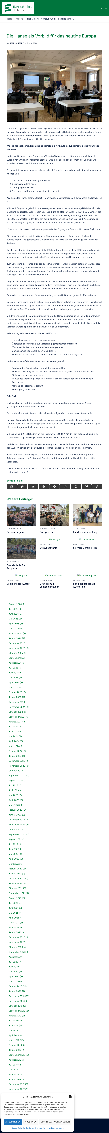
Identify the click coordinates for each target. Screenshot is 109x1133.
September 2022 (17, 834)
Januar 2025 (15, 697)
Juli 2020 (13, 961)
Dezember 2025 (17, 643)
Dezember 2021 (17, 878)
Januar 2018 (15, 1079)
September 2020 (17, 952)
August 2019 (15, 1015)
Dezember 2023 (17, 761)
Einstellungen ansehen (55, 1122)
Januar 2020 (15, 991)
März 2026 (14, 628)
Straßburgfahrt (48, 547)
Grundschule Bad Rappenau (16, 567)
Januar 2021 (15, 932)
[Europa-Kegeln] (21, 515)
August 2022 (15, 839)
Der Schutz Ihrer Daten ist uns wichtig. (40, 1128)
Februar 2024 (15, 751)
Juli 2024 (13, 726)
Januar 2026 (15, 638)
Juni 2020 (14, 966)
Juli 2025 (13, 667)
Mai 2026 (13, 618)
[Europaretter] (54, 515)
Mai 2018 (13, 1069)
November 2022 (17, 824)
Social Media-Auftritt (18, 583)
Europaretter (47, 532)
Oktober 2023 (16, 770)
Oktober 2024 (16, 712)
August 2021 (15, 898)
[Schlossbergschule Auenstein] (87, 575)
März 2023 (14, 805)
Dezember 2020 (17, 937)
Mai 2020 (13, 971)
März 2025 (14, 687)
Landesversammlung (85, 532)
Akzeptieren (13, 1122)
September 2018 (17, 1055)
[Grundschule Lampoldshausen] (54, 575)
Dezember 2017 (16, 1084)
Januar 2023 (15, 814)
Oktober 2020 (16, 947)
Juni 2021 (13, 908)
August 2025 (15, 662)
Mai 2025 (13, 677)
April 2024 (14, 741)
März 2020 (14, 981)
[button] (70, 1097)
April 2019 (14, 1035)
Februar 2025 (15, 692)
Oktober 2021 (15, 888)
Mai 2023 (13, 795)
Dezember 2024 (17, 702)
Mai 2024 (13, 736)
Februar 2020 (15, 986)
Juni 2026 (14, 613)
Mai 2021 (13, 912)
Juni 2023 (14, 790)
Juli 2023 (13, 785)
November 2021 (17, 883)
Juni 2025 (14, 672)
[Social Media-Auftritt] (21, 575)
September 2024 (17, 716)
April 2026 (14, 623)
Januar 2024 (15, 756)
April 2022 (14, 858)
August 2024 (15, 721)
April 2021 (14, 917)
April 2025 (14, 682)
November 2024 (17, 707)
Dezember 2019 (17, 996)
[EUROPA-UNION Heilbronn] (18, 7)
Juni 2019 (13, 1025)
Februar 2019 (15, 1045)
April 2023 (14, 800)
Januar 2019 (15, 1050)
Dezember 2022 (17, 819)
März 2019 (14, 1040)
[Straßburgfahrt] (54, 539)
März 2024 (14, 746)
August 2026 (15, 604)
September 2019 (17, 1010)
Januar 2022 (15, 873)
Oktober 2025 (16, 653)
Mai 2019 (13, 1030)
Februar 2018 (15, 1074)
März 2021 (14, 922)
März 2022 (14, 863)
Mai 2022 (13, 854)
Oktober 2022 (16, 829)
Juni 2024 (14, 731)
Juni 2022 (14, 849)
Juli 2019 (13, 1020)
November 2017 (17, 1089)
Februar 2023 (15, 809)
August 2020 (15, 957)
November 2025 (17, 648)
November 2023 (17, 765)
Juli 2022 (13, 844)
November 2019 (17, 1001)
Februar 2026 (15, 633)
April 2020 (14, 976)
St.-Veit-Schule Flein (85, 547)
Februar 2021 (15, 927)
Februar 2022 (15, 868)
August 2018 (15, 1059)
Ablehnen (31, 1122)
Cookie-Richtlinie (18, 1128)
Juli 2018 (13, 1064)
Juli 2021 (13, 903)
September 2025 (17, 658)
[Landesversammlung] (87, 515)
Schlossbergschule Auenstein (84, 585)
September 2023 (17, 775)
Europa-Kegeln (15, 532)
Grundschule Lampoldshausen (49, 585)
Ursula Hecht (17, 43)
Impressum (60, 1128)
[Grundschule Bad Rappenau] (21, 548)
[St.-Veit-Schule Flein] (87, 539)
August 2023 (15, 780)
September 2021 (17, 893)
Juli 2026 (13, 609)
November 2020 (17, 942)
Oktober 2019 (15, 1005)
